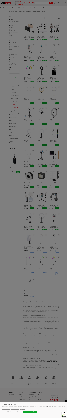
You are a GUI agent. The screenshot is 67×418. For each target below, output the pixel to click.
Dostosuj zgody (19, 411)
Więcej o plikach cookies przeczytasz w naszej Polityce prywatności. (13, 409)
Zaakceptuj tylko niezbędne (8, 411)
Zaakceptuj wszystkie (30, 411)
